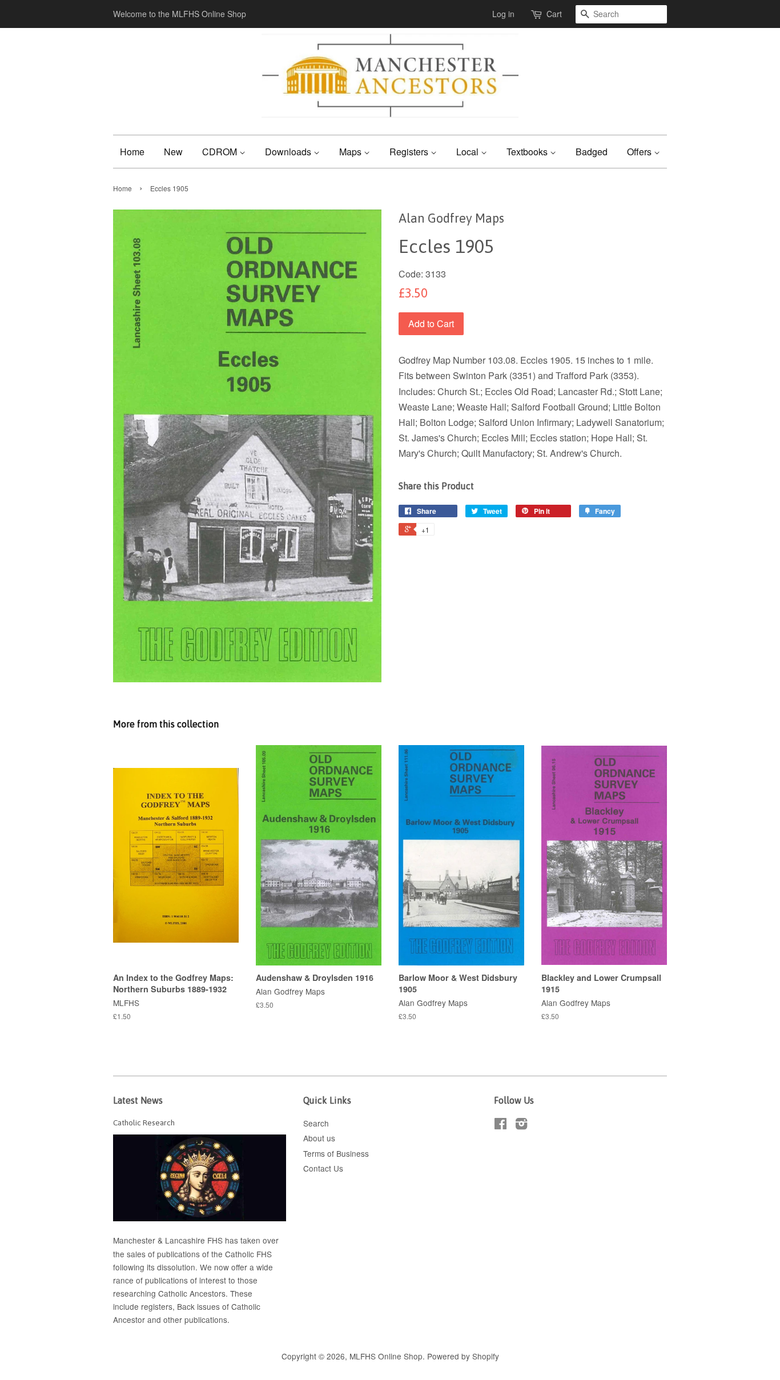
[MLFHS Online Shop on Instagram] (521, 1125)
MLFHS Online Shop (386, 1356)
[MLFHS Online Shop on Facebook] (500, 1125)
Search (316, 1123)
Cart (554, 13)
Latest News (138, 1100)
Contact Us (323, 1168)
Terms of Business (336, 1153)
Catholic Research (144, 1122)
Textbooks (528, 151)
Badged (592, 151)
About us (319, 1138)
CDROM (220, 151)
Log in (503, 13)
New (173, 151)
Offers (640, 151)
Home (132, 151)
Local (468, 151)
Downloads (289, 151)
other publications (195, 1319)
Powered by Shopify (463, 1356)
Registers (410, 151)
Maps (351, 151)
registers (156, 1306)
